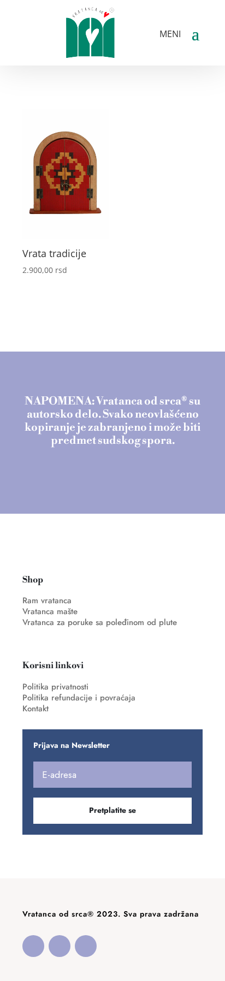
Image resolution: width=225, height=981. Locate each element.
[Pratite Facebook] (33, 946)
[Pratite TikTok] (86, 946)
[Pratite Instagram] (59, 946)
